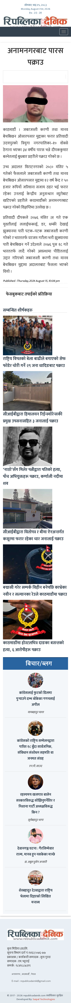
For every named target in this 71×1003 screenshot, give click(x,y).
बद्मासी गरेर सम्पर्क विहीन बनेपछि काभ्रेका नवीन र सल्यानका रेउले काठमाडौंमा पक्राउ (35, 591)
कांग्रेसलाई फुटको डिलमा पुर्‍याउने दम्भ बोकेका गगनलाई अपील (35, 699)
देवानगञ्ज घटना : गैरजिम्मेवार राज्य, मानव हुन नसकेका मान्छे (35, 851)
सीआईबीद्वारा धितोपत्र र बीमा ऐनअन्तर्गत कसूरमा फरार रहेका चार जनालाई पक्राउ (33, 535)
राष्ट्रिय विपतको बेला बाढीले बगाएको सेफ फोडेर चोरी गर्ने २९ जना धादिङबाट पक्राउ (34, 362)
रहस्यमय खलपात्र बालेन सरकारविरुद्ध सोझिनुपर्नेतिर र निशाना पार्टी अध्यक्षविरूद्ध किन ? (35, 803)
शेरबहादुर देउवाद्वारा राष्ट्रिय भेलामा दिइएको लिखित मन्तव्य (35, 896)
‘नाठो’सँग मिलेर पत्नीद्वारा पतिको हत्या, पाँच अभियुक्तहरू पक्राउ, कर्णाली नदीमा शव (33, 476)
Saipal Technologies (44, 999)
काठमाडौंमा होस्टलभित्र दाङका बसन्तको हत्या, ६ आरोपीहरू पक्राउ (33, 646)
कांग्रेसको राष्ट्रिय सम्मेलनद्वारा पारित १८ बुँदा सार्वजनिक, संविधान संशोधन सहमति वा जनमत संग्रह (35, 750)
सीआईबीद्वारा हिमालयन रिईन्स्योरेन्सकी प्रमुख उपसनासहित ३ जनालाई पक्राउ (32, 418)
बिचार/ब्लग (39, 664)
